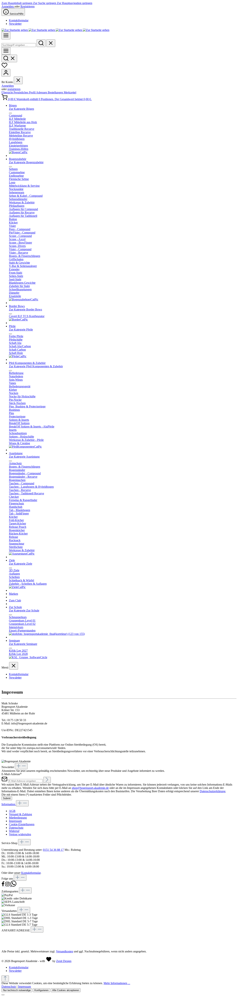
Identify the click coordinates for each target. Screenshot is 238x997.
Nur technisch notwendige (17, 990)
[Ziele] (17, 587)
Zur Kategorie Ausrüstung (24, 456)
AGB (12, 811)
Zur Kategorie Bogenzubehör (26, 162)
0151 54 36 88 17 (53, 849)
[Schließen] (2, 994)
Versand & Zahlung (20, 814)
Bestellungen (56, 92)
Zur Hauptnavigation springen (74, 3)
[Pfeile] (17, 356)
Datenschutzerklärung (212, 791)
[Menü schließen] (18, 80)
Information (8, 804)
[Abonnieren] (47, 780)
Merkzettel (70, 92)
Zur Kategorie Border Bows (25, 309)
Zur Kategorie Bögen (21, 108)
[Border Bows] (18, 319)
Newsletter (15, 23)
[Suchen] (41, 43)
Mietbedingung (18, 817)
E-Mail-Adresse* (11, 774)
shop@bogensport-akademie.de (90, 787)
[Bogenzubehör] (23, 299)
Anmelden (8, 6)
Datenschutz (16, 827)
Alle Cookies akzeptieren (65, 990)
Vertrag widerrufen (20, 834)
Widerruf (14, 831)
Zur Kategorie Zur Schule (24, 610)
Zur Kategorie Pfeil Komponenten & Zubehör (36, 366)
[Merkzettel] (4, 67)
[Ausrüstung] (22, 553)
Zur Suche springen (45, 3)
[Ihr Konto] (5, 73)
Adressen (42, 92)
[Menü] (5, 35)
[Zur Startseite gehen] (55, 30)
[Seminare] (28, 657)
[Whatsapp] (13, 885)
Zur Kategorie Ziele (20, 563)
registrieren (13, 89)
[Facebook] (3, 885)
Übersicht (7, 92)
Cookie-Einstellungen (21, 824)
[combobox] (18, 45)
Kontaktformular (18, 20)
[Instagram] (7, 885)
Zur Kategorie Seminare (23, 643)
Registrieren (27, 6)
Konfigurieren (41, 990)
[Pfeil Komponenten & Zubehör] (25, 446)
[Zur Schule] (47, 633)
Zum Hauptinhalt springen (17, 3)
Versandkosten (64, 951)
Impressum (15, 821)
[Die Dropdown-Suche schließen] (50, 43)
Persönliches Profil (25, 92)
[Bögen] (18, 152)
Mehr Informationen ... (117, 983)
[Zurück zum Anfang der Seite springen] (5, 978)
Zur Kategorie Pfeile (21, 329)
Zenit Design (63, 961)
